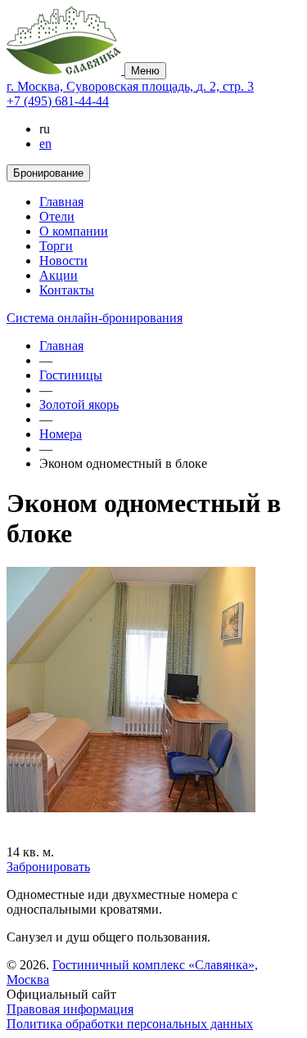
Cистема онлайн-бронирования (95, 318)
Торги (56, 246)
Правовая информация (70, 1009)
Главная (61, 202)
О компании (73, 231)
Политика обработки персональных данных (130, 1024)
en (45, 144)
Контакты (66, 290)
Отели (56, 216)
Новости (63, 260)
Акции (58, 275)
